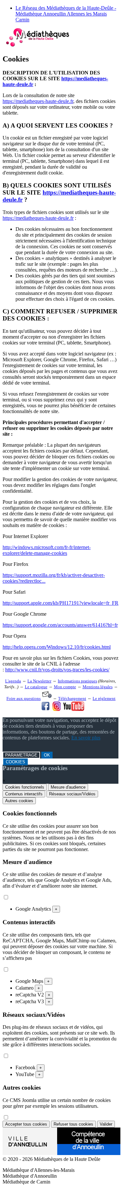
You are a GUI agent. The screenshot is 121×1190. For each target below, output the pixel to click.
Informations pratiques (77, 681)
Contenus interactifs (24, 793)
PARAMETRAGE (21, 755)
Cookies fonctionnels (24, 787)
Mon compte (65, 686)
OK (47, 755)
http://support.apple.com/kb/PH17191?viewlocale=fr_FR (60, 603)
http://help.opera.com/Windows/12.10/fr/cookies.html (57, 647)
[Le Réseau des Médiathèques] (38, 45)
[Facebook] (45, 709)
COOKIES (15, 761)
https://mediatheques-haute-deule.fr (38, 101)
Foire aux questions (23, 698)
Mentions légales (98, 686)
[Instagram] (57, 709)
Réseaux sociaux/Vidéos (72, 793)
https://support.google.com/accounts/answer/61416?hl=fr (60, 625)
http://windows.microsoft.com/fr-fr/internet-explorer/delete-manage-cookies (47, 550)
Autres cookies (19, 800)
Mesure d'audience (68, 787)
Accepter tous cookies (26, 1124)
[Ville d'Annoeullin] (61, 1153)
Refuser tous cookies (73, 1124)
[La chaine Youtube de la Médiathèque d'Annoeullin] (73, 709)
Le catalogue (36, 686)
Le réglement (104, 698)
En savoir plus (85, 737)
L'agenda (13, 681)
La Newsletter (39, 681)
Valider (106, 1124)
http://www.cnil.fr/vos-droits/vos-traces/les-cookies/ (57, 669)
